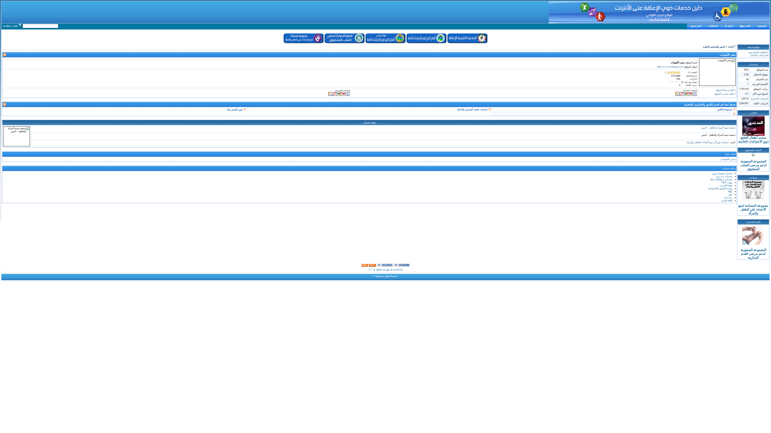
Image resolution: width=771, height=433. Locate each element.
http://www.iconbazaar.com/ (670, 66)
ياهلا (730, 191)
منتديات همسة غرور (722, 173)
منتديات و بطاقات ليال (721, 179)
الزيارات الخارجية (759, 98)
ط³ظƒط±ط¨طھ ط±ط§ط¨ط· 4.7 (386, 269)
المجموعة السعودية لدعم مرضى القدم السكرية (753, 253)
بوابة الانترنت (726, 185)
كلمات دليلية (730, 154)
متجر (733, 159)
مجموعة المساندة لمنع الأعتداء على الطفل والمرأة (753, 209)
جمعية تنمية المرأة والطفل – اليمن (718, 127)
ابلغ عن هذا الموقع (725, 90)
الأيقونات (725, 159)
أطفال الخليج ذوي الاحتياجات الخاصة (758, 54)
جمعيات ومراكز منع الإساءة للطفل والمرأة (708, 142)
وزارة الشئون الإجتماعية (720, 188)
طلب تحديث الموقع (724, 93)
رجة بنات (727, 197)
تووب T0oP (726, 182)
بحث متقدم (10, 25)
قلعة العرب (726, 200)
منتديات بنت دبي (724, 176)
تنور (730, 194)
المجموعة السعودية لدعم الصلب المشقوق (753, 165)
